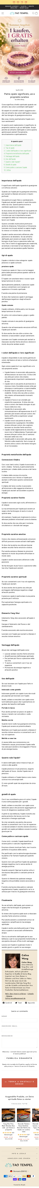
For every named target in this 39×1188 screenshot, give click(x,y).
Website (9, 996)
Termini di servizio (20, 1066)
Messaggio (7, 1036)
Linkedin (31, 993)
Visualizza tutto (20, 1104)
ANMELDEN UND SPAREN (19, 1158)
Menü (19, 1149)
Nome (4, 1016)
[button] (7, 1133)
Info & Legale (19, 1153)
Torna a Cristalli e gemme (21, 1082)
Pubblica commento (19, 1058)
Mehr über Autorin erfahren (15, 993)
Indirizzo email (10, 1026)
